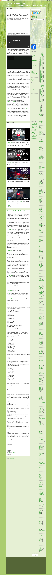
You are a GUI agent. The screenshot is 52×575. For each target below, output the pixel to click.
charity (39, 238)
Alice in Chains (40, 486)
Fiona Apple (40, 315)
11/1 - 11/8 (41, 52)
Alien (39, 487)
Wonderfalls (40, 461)
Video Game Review (41, 441)
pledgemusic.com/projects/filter (11, 101)
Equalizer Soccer (34, 54)
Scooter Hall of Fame (41, 141)
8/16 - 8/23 (41, 63)
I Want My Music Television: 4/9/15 (42, 85)
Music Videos (40, 121)
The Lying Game (41, 222)
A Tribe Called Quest (41, 192)
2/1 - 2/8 (41, 97)
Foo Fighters (40, 267)
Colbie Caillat (40, 369)
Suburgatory (40, 211)
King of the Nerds (41, 286)
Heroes (39, 175)
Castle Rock (40, 324)
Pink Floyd (40, 499)
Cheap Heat (32, 72)
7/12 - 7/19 (41, 68)
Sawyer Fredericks (10, 280)
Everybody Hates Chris (41, 242)
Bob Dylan (11, 162)
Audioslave (40, 445)
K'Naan (39, 476)
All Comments (34, 555)
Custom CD (40, 258)
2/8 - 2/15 (41, 96)
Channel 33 (32, 71)
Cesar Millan (40, 368)
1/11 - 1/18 (41, 100)
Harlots (39, 268)
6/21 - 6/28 (41, 71)
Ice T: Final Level (33, 75)
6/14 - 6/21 (41, 72)
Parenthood (40, 150)
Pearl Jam (40, 273)
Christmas (40, 189)
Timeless (40, 332)
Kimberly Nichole (10, 250)
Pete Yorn (40, 529)
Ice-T (39, 422)
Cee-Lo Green (40, 257)
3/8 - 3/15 (41, 92)
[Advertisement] (34, 108)
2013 (40, 103)
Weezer (40, 230)
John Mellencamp (41, 424)
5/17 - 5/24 (41, 76)
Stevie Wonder (40, 482)
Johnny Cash (40, 285)
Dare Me (40, 413)
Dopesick (40, 512)
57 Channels (40, 115)
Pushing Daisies (41, 191)
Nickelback (40, 454)
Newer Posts (9, 456)
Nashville (40, 190)
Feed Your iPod (40, 149)
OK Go (39, 358)
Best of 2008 (40, 351)
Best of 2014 (40, 538)
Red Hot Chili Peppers (41, 280)
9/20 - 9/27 (41, 58)
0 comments (8, 205)
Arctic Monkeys (40, 409)
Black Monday (40, 252)
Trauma (40, 333)
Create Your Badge (33, 49)
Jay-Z (39, 184)
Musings (40, 208)
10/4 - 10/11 (41, 56)
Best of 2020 (40, 524)
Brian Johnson (10, 271)
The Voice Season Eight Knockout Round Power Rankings (16, 210)
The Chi (40, 168)
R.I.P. (39, 210)
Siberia (39, 432)
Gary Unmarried (40, 295)
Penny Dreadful (40, 209)
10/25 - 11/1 (41, 53)
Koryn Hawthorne (10, 288)
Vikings (40, 180)
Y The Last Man (41, 462)
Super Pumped (40, 501)
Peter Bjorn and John (41, 498)
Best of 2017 (40, 523)
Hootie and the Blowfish (41, 373)
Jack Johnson (40, 231)
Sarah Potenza (10, 275)
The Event (40, 263)
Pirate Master (40, 543)
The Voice (13, 452)
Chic (27, 181)
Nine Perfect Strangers (41, 400)
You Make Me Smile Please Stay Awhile (34, 136)
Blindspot (40, 155)
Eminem (40, 201)
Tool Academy (40, 224)
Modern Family (40, 156)
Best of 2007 (40, 322)
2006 (40, 110)
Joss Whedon (40, 342)
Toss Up (40, 181)
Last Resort (40, 477)
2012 (40, 104)
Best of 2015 (40, 521)
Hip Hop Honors (40, 473)
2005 (40, 111)
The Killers (40, 188)
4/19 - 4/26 (41, 80)
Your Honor (40, 303)
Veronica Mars (40, 128)
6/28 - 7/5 (41, 70)
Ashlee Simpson (41, 365)
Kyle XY (40, 514)
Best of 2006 (40, 350)
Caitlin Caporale (10, 290)
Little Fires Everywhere (41, 494)
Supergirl (40, 140)
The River (40, 519)
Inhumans (40, 513)
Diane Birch (40, 382)
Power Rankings (41, 288)
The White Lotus (41, 274)
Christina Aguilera (41, 292)
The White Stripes (41, 291)
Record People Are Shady (42, 402)
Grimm (39, 340)
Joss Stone (40, 475)
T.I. (39, 455)
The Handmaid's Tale (41, 167)
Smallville (40, 239)
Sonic (9, 293)
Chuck (39, 127)
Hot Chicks (40, 474)
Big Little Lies (40, 510)
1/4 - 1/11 (41, 101)
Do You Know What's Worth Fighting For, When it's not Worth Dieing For (34, 138)
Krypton (40, 425)
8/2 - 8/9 (41, 65)
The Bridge (40, 300)
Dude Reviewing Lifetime (42, 418)
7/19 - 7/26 (41, 67)
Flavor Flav (40, 284)
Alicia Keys (40, 182)
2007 (40, 109)
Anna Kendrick (40, 336)
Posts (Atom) (12, 458)
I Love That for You (41, 492)
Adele (39, 241)
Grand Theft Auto (41, 491)
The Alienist (40, 379)
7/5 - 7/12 (41, 69)
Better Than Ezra (41, 446)
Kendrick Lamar (10, 142)
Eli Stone (40, 226)
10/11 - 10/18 (42, 55)
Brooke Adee (9, 229)
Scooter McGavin (34, 16)
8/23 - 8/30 (41, 62)
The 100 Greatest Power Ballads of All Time (34, 123)
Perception (40, 515)
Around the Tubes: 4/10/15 (42, 83)
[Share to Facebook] (9, 206)
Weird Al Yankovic (41, 460)
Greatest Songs (40, 353)
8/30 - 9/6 (41, 61)
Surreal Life (40, 483)
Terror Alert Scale (41, 116)
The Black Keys (41, 179)
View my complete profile (34, 17)
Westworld (40, 485)
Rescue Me (40, 158)
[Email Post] (15, 452)
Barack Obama (40, 264)
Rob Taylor (9, 264)
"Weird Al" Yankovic (41, 225)
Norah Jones (40, 279)
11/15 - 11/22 (42, 50)
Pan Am (40, 386)
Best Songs (40, 200)
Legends (40, 547)
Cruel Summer (40, 293)
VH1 (39, 166)
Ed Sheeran (40, 266)
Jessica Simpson (41, 493)
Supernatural (40, 389)
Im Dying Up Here (41, 296)
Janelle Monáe (40, 341)
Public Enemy (40, 387)
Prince (39, 289)
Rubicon (40, 378)
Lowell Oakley (10, 298)
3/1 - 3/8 (41, 93)
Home (19, 456)
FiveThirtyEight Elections (34, 73)
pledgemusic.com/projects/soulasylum (24, 106)
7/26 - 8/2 (41, 66)
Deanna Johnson (10, 237)
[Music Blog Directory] (8, 567)
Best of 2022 (40, 539)
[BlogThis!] (8, 206)
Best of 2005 (40, 367)
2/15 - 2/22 (41, 95)
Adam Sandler (40, 251)
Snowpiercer (40, 203)
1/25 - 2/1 (41, 98)
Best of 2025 (40, 541)
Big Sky (40, 193)
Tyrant (39, 302)
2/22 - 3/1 (41, 94)
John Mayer (40, 174)
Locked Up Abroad (41, 453)
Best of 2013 (40, 380)
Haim (39, 326)
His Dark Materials (41, 354)
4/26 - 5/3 (41, 79)
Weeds (39, 349)
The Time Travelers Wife (42, 535)
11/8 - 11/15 (41, 51)
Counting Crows (40, 412)
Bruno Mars (40, 411)
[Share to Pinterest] (10, 206)
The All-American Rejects (42, 502)
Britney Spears (40, 265)
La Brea (40, 287)
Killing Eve (40, 278)
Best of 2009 (40, 323)
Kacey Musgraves (41, 316)
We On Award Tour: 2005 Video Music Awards (34, 132)
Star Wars (40, 164)
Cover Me (33, 55)
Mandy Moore (40, 343)
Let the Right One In (41, 452)
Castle (39, 146)
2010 (40, 106)
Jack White (40, 423)
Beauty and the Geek (41, 410)
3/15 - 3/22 (41, 91)
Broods (39, 511)
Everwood (40, 396)
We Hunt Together (41, 520)
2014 (40, 102)
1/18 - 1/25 (41, 99)
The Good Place (41, 216)
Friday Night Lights (41, 134)
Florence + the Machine (41, 448)
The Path (40, 207)
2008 (40, 108)
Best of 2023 (40, 540)
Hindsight (40, 550)
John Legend (40, 232)
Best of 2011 (40, 352)
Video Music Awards (41, 310)
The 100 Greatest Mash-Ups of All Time (34, 129)
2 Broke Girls (40, 335)
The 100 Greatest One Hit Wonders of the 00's (34, 126)
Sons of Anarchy (41, 157)
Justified (40, 139)
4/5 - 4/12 (41, 82)
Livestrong (32, 91)
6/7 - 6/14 (41, 73)
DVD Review (40, 135)
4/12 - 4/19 (41, 81)
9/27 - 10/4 (41, 57)
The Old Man (40, 506)
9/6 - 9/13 (41, 60)
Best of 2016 (40, 522)
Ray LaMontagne (41, 548)
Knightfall (40, 398)
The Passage (40, 484)
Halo (39, 421)
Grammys (40, 227)
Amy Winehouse (41, 311)
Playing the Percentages (42, 530)
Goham (40, 542)
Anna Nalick (40, 408)
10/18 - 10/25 (42, 54)
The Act (40, 456)
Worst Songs (40, 334)
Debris (39, 381)
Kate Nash (40, 451)
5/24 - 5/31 (41, 75)
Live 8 (39, 478)
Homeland (40, 147)
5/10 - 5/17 (41, 77)
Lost (39, 130)
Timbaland (40, 390)
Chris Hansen (40, 233)
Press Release (40, 114)
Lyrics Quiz (40, 148)
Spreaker (9, 108)
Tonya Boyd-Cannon (10, 287)
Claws (39, 202)
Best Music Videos (41, 304)
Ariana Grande (40, 321)
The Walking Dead (41, 122)
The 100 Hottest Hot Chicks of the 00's (34, 124)
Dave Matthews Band (41, 169)
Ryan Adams (40, 250)
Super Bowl (40, 388)
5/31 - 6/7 (41, 74)
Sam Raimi (40, 430)
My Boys (40, 344)
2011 (40, 105)
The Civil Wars (40, 301)
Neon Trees (40, 399)
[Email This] (7, 206)
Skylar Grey (40, 433)
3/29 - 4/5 (41, 89)
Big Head (40, 246)
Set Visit (40, 431)
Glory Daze (40, 420)
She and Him (40, 500)
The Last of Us (40, 331)
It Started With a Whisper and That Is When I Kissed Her (33, 134)
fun (39, 391)
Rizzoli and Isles (41, 377)
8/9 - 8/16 (41, 64)
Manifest (40, 212)
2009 (40, 107)
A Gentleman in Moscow (42, 463)
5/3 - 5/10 (41, 78)
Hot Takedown (33, 74)
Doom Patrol (40, 183)
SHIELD (40, 145)
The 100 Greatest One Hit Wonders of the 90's (34, 127)
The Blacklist (40, 131)
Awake (39, 468)
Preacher (40, 359)
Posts (33, 554)
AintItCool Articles (34, 56)
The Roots (40, 198)
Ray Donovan (40, 159)
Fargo (39, 325)
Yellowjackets (40, 240)
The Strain (40, 223)
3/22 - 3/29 (41, 90)
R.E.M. (39, 317)
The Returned (40, 549)
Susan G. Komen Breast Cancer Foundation (34, 90)
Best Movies (40, 366)
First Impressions (41, 133)
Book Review (40, 447)
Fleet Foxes (40, 397)
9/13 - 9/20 (41, 59)
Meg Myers (21, 201)
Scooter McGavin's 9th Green (15, 4)
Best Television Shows (41, 244)
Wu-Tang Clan (40, 199)
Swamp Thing (40, 434)
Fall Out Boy (40, 294)
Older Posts (28, 456)
